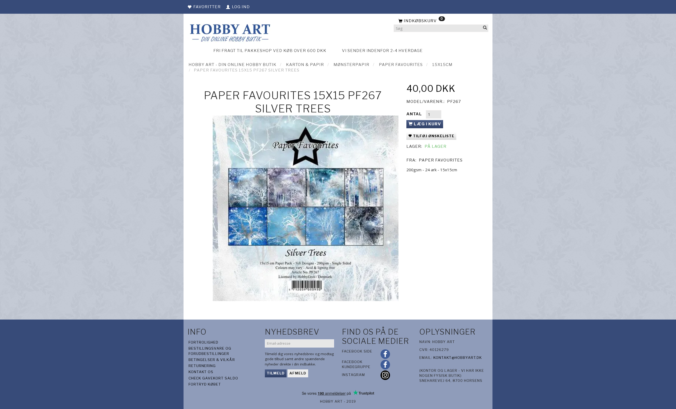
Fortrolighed (203, 342)
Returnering (202, 366)
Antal (414, 114)
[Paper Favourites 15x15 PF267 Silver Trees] (305, 208)
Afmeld (297, 373)
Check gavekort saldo (213, 378)
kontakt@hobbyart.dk (457, 357)
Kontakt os (201, 372)
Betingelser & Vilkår (212, 360)
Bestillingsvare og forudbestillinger (210, 350)
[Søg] (485, 28)
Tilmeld (276, 373)
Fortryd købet (205, 384)
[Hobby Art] (229, 32)
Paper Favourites (441, 160)
